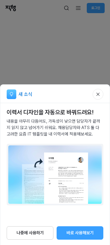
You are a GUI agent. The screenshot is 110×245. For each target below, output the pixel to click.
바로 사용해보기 (80, 232)
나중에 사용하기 (30, 232)
